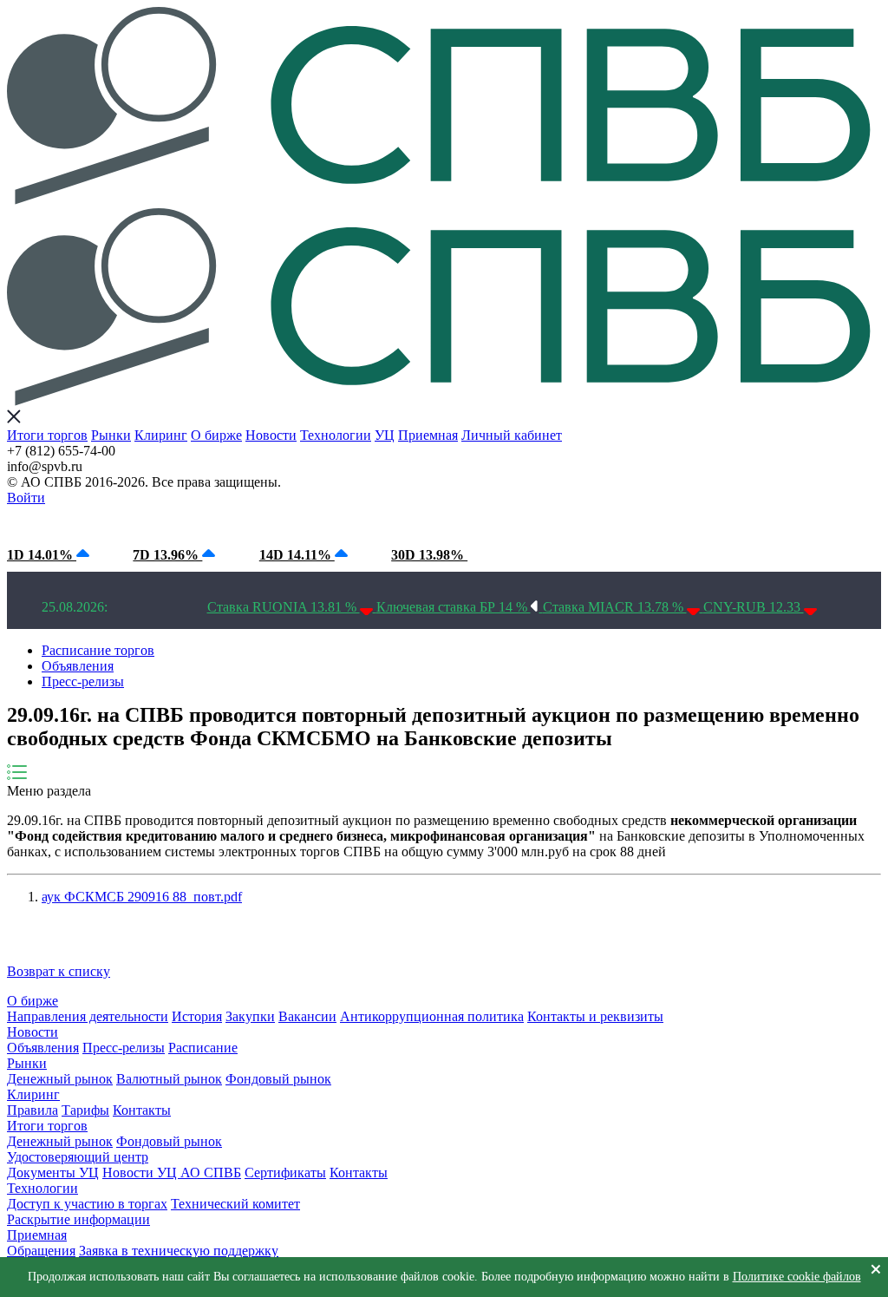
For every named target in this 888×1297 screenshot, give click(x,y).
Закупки (250, 1016)
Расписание (203, 1047)
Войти (26, 497)
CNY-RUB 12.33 (753, 606)
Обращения (41, 1250)
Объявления (78, 665)
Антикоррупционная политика (432, 1016)
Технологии (335, 435)
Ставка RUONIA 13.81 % (283, 606)
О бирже (216, 435)
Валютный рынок (169, 1078)
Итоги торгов (47, 435)
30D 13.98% (429, 554)
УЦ (385, 435)
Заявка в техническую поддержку (178, 1250)
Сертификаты (285, 1172)
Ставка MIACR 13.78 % (615, 606)
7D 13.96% (167, 554)
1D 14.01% (41, 554)
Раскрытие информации (78, 1219)
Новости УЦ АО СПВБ (171, 1172)
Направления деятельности (87, 1016)
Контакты (142, 1110)
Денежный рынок (60, 1078)
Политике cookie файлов (797, 1276)
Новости (271, 435)
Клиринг (160, 435)
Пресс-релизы (83, 681)
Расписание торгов (98, 650)
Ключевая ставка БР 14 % (453, 606)
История (197, 1016)
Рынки (111, 435)
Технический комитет (235, 1203)
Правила (32, 1110)
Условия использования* (304, 521)
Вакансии (307, 1016)
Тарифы (85, 1110)
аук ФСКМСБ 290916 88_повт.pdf (142, 896)
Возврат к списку (58, 971)
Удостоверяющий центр (77, 1157)
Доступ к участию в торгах (87, 1203)
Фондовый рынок (278, 1078)
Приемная (428, 435)
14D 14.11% (297, 554)
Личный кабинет (511, 435)
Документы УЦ (53, 1172)
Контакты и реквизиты (595, 1016)
